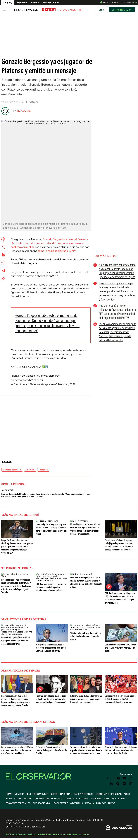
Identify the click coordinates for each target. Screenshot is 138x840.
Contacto (84, 834)
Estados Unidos (51, 2)
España (35, 2)
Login (101, 9)
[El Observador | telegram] (124, 783)
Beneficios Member (37, 794)
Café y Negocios (83, 794)
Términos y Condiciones (65, 834)
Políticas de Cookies (16, 834)
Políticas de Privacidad (39, 834)
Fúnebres (96, 798)
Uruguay (8, 2)
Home (9, 794)
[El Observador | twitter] (108, 778)
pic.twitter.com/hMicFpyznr (27, 380)
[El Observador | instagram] (118, 778)
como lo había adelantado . (56, 250)
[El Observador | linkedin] (111, 783)
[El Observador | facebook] (113, 778)
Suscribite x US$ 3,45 (122, 9)
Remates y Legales (115, 798)
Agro (127, 794)
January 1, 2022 (66, 384)
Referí (54, 794)
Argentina (21, 2)
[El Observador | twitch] (130, 783)
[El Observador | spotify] (117, 783)
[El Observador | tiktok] (130, 778)
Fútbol (63, 10)
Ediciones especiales (18, 803)
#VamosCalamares (48, 375)
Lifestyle (71, 798)
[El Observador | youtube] (124, 778)
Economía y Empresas (109, 794)
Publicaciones (41, 803)
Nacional (30, 469)
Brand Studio (14, 798)
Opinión (84, 798)
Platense (43, 469)
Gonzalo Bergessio (12, 469)
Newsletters (60, 803)
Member (19, 794)
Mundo (28, 798)
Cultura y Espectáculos (49, 798)
